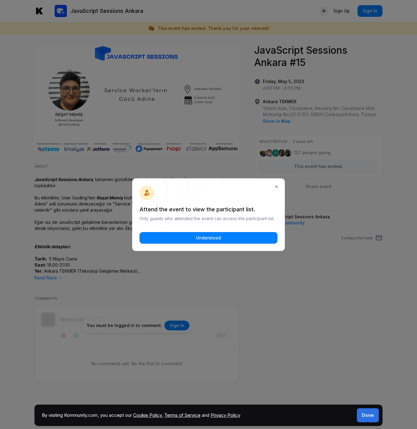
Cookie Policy (147, 415)
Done (368, 415)
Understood (208, 237)
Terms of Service (182, 415)
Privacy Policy (225, 415)
